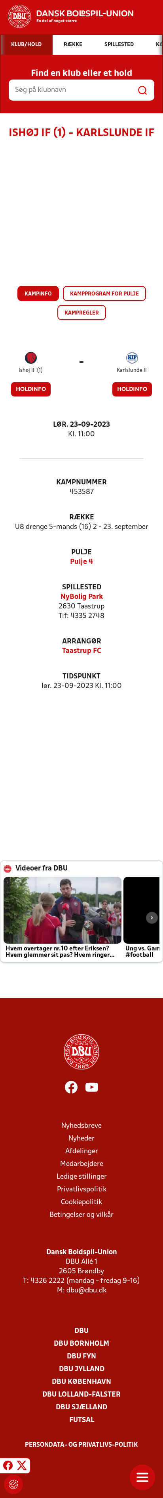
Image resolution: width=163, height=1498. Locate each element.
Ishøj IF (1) (31, 370)
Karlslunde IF (132, 370)
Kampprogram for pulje (104, 294)
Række (81, 517)
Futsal (81, 1420)
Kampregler (81, 313)
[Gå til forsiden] (66, 16)
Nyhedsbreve (81, 1126)
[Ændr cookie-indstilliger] (13, 1484)
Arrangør (81, 641)
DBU (81, 1331)
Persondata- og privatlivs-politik (81, 1445)
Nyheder (81, 1138)
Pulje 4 (81, 562)
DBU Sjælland (81, 1407)
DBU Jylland (81, 1369)
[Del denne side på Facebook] (8, 1467)
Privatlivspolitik (81, 1189)
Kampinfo (38, 294)
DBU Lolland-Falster (81, 1394)
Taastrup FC (81, 651)
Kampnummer (81, 482)
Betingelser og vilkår (81, 1215)
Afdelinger (81, 1151)
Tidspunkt (81, 676)
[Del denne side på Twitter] (22, 1467)
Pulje (81, 552)
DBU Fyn (81, 1356)
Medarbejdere (81, 1164)
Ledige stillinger (82, 1177)
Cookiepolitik (81, 1202)
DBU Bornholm (81, 1344)
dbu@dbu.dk (86, 1290)
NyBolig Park (82, 597)
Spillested (81, 587)
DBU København (81, 1382)
